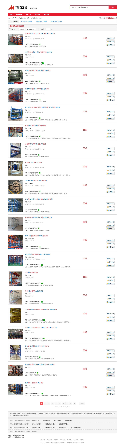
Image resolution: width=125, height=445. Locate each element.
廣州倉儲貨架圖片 (36, 424)
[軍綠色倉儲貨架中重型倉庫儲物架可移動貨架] (15, 76)
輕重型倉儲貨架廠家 (76, 427)
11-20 (60, 407)
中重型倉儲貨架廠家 (50, 427)
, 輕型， (33, 162)
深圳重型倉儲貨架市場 (23, 18)
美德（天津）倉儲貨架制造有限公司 (34, 320)
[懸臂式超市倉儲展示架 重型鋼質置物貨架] (15, 95)
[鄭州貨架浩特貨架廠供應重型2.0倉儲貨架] (15, 352)
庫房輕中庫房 (35, 144)
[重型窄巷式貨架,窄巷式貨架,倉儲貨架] (15, 131)
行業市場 (33, 8)
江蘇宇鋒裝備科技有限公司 (31, 118)
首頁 (11, 14)
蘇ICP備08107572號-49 (78, 443)
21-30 (64, 407)
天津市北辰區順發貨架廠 (31, 154)
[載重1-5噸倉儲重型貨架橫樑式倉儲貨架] (15, 242)
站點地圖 (62, 440)
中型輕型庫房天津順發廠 (38, 217)
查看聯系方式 (110, 38)
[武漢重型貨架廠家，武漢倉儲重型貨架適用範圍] (15, 58)
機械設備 (19, 14)
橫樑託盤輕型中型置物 (40, 34)
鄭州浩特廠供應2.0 (37, 346)
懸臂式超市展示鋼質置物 (37, 89)
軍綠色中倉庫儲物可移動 (38, 70)
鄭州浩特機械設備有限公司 (31, 357)
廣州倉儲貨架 (35, 420)
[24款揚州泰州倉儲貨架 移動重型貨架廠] (15, 187)
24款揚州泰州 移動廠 (36, 181)
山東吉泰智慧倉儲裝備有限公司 (33, 265)
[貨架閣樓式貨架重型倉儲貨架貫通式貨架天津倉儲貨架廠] (15, 334)
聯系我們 (49, 440)
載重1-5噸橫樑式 (36, 236)
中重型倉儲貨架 (46, 420)
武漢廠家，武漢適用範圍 (38, 52)
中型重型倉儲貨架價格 (41, 21)
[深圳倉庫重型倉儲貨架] (15, 278)
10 (74, 403)
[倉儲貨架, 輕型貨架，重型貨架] (15, 168)
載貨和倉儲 (31, 239)
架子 (29, 36)
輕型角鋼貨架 (57, 420)
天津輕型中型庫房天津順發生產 (39, 199)
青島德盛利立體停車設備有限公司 (33, 63)
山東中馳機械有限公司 (30, 373)
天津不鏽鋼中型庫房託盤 (41, 309)
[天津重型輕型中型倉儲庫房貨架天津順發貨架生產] (15, 205)
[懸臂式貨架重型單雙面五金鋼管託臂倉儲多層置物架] (15, 370)
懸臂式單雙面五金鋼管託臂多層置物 (40, 364)
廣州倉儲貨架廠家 (36, 427)
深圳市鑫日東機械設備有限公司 (33, 393)
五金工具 (28, 14)
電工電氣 (37, 14)
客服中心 (56, 440)
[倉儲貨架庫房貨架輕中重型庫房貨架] (15, 150)
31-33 (68, 407)
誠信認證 (13, 29)
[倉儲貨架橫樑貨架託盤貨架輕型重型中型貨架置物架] (15, 40)
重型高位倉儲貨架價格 (56, 21)
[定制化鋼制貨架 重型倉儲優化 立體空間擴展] (15, 260)
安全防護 (46, 14)
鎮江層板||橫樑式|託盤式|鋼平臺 (42, 107)
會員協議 (75, 440)
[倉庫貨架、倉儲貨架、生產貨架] (15, 389)
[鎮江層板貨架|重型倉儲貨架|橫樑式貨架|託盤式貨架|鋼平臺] (15, 113)
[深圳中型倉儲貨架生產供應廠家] (15, 297)
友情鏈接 (82, 440)
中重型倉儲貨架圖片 (50, 424)
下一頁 (82, 403)
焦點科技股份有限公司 (55, 443)
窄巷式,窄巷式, (35, 125)
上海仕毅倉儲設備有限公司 (31, 136)
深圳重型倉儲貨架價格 (18, 435)
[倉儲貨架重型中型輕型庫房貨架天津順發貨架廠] (15, 223)
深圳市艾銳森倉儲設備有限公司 (33, 283)
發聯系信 (111, 41)
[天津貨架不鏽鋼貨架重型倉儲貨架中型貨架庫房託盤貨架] (15, 315)
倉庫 (31, 272)
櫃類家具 (30, 183)
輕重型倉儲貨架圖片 (64, 424)
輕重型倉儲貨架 (68, 420)
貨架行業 (34, 431)
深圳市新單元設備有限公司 (31, 173)
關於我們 (43, 440)
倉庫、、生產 (34, 383)
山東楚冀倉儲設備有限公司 (31, 44)
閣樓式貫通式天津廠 (41, 328)
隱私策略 (69, 440)
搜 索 (113, 7)
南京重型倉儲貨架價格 (26, 21)
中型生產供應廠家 (34, 291)
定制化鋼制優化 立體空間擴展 (37, 254)
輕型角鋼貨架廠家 (63, 427)
